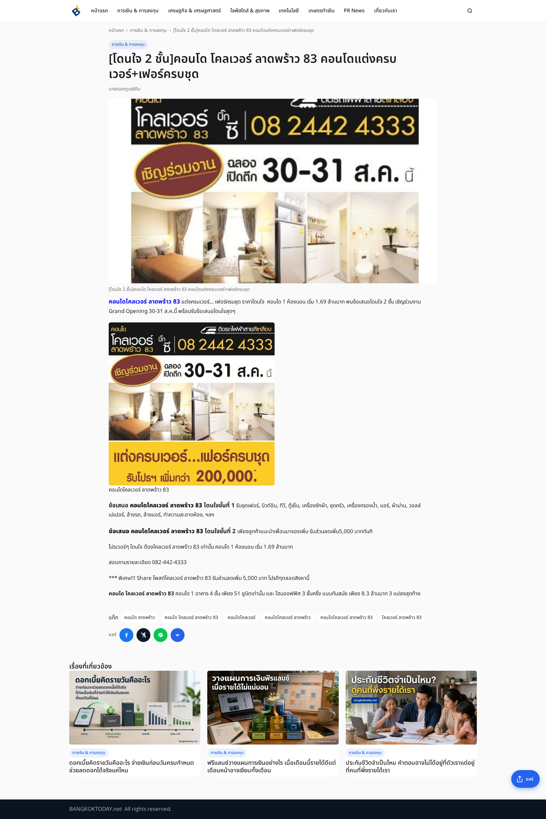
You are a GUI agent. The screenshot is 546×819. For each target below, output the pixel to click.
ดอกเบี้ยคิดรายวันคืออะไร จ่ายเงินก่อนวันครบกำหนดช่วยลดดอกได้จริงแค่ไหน (131, 766)
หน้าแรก (99, 11)
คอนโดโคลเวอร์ (241, 617)
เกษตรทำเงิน (321, 11)
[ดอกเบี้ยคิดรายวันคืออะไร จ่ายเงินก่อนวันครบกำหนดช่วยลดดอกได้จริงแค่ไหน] (134, 708)
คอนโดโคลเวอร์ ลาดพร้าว (288, 617)
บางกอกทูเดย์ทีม (124, 89)
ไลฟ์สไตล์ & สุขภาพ (250, 11)
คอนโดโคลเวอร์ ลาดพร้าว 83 (346, 617)
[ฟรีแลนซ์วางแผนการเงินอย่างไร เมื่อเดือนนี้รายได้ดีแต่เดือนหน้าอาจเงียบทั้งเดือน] (272, 708)
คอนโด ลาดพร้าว (139, 617)
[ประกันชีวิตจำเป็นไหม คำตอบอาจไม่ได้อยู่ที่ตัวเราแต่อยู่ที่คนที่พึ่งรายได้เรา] (411, 708)
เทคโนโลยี (289, 11)
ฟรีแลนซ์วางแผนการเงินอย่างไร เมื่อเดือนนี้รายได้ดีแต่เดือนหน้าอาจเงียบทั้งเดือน (271, 766)
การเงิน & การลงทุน (138, 11)
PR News (354, 11)
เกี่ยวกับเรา (385, 11)
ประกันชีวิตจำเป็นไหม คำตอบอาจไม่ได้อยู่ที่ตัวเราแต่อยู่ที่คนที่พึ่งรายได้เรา (410, 766)
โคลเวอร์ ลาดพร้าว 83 (402, 617)
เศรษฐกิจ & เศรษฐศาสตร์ (194, 11)
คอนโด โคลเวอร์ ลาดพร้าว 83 (191, 617)
